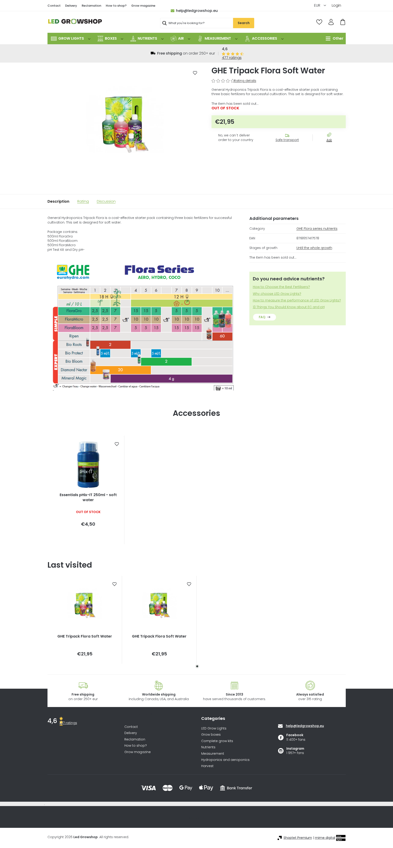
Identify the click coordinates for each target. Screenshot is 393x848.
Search (244, 23)
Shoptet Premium (298, 838)
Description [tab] (58, 201)
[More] (333, 38)
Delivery (71, 5)
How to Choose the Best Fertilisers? (281, 287)
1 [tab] (197, 666)
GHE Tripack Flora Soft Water (84, 636)
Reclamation (91, 5)
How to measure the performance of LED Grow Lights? (297, 300)
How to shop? (116, 5)
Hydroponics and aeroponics (225, 760)
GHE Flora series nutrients (316, 228)
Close (331, 148)
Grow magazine (143, 5)
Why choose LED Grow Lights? (277, 294)
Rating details (245, 81)
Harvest (207, 766)
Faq (262, 317)
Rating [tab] (83, 201)
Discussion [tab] (106, 201)
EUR (317, 5)
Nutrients (208, 747)
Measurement (212, 753)
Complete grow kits (217, 741)
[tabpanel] (84, 620)
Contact (54, 5)
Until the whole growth (314, 248)
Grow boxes (211, 734)
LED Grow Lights (213, 728)
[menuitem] (70, 38)
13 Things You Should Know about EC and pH (289, 307)
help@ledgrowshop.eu (197, 10)
